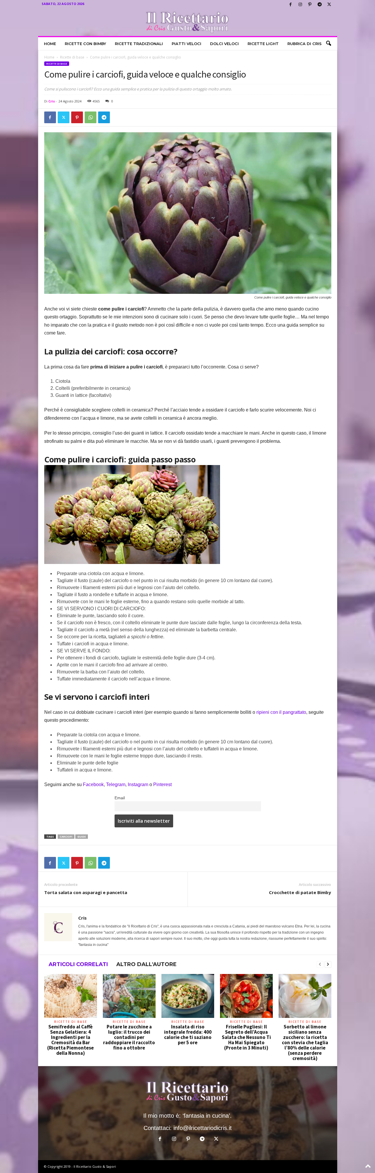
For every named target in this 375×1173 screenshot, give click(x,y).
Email (120, 797)
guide (81, 836)
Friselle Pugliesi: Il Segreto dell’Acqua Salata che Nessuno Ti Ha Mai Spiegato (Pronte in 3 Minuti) (246, 1037)
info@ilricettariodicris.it (202, 1128)
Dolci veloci (224, 43)
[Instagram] (300, 4)
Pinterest (162, 784)
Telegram (115, 784)
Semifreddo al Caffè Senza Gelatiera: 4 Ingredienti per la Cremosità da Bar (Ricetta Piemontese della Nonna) (70, 1039)
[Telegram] (319, 4)
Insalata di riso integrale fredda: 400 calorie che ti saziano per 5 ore (188, 1034)
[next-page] (328, 964)
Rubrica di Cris (304, 43)
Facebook (93, 784)
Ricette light (263, 43)
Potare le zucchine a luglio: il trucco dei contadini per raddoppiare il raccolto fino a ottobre (129, 1037)
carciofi (66, 836)
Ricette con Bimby (85, 43)
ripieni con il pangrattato (281, 712)
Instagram (138, 784)
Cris (51, 101)
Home (50, 43)
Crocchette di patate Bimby (300, 892)
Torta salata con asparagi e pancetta (85, 892)
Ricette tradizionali (139, 43)
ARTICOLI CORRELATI (78, 964)
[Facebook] (290, 4)
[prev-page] (320, 964)
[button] (328, 43)
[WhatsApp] (90, 117)
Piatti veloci (186, 43)
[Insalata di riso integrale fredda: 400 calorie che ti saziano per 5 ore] (187, 996)
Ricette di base (72, 57)
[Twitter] (329, 4)
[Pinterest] (309, 4)
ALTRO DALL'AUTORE (146, 964)
